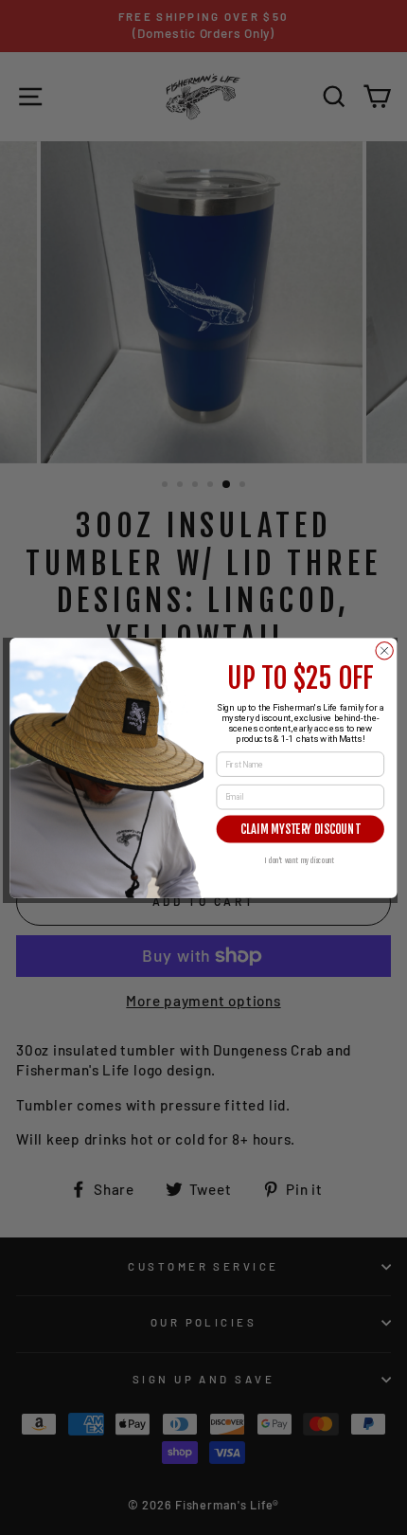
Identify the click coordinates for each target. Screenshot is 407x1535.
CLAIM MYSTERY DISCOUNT (300, 829)
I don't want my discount (300, 860)
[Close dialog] (384, 650)
